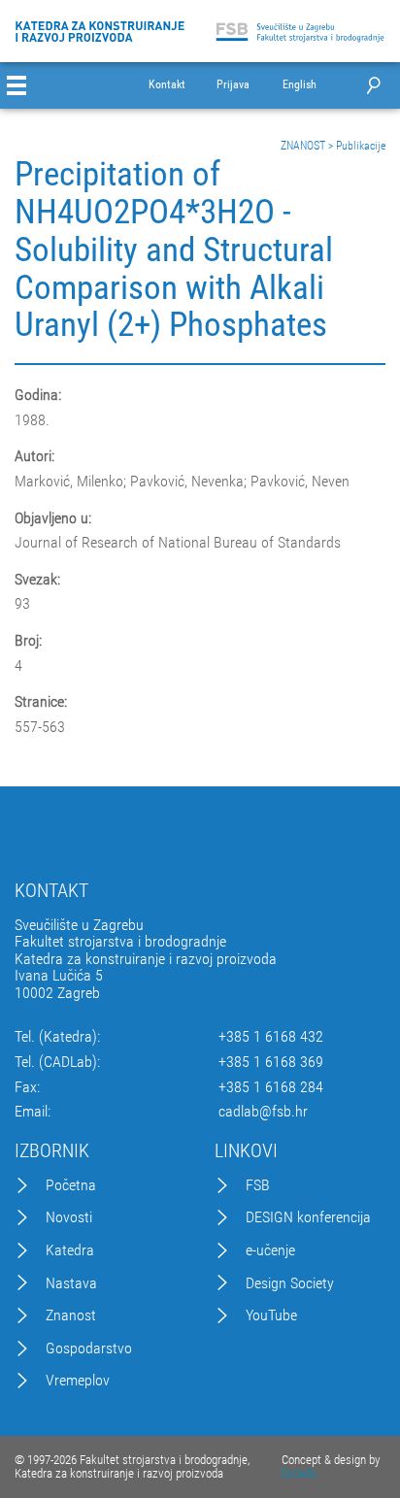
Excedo (299, 1473)
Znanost (71, 1315)
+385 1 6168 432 (270, 1037)
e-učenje (270, 1250)
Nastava (71, 1283)
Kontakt (167, 85)
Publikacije (360, 145)
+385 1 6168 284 (270, 1087)
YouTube (271, 1315)
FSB (258, 1185)
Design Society (290, 1283)
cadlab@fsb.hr (263, 1111)
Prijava (233, 85)
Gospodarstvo (89, 1348)
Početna (71, 1185)
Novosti (69, 1217)
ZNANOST (303, 145)
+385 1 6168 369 (270, 1062)
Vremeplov (78, 1380)
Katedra (70, 1250)
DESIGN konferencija (308, 1217)
